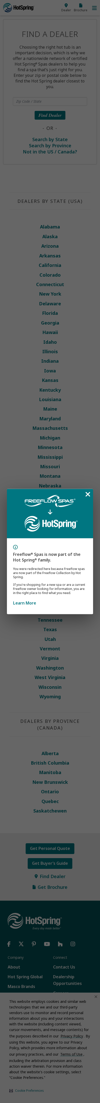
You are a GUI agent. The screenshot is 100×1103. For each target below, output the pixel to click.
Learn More (24, 603)
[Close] (87, 494)
